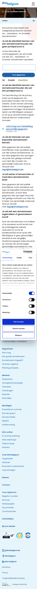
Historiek (6, 462)
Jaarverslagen (8, 470)
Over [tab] (30, 258)
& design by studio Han (19, 584)
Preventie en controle (11, 409)
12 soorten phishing (11, 436)
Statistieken (8, 518)
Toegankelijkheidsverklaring (13, 578)
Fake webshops (9, 439)
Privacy (5, 572)
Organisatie (7, 458)
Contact (6, 485)
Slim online (7, 432)
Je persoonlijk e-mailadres (14, 341)
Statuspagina (8, 503)
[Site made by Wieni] (6, 584)
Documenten (8, 507)
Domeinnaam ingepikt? (12, 360)
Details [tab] (19, 258)
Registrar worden (10, 496)
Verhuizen (6, 386)
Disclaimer (6, 567)
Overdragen (7, 390)
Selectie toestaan (18, 328)
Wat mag (6, 352)
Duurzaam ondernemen (13, 466)
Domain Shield (8, 417)
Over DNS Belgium (10, 454)
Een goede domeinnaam (13, 356)
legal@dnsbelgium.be (12, 169)
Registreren (7, 348)
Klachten (6, 394)
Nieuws (5, 477)
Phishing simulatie (10, 368)
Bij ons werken (8, 526)
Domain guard (8, 413)
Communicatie (9, 511)
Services (6, 500)
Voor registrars (9, 492)
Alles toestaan (18, 322)
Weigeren (18, 335)
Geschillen (7, 398)
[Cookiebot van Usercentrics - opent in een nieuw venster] (26, 252)
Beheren (6, 375)
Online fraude (8, 443)
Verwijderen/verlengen (12, 383)
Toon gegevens (18, 75)
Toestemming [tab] (7, 258)
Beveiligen (7, 405)
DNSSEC (5, 421)
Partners (6, 447)
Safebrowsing (8, 424)
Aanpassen (7, 379)
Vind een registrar (10, 364)
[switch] (32, 299)
